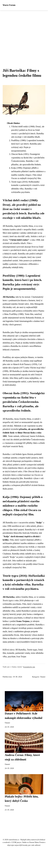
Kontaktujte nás (29, 667)
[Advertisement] (24, 36)
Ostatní (42, 677)
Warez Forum (9, 5)
